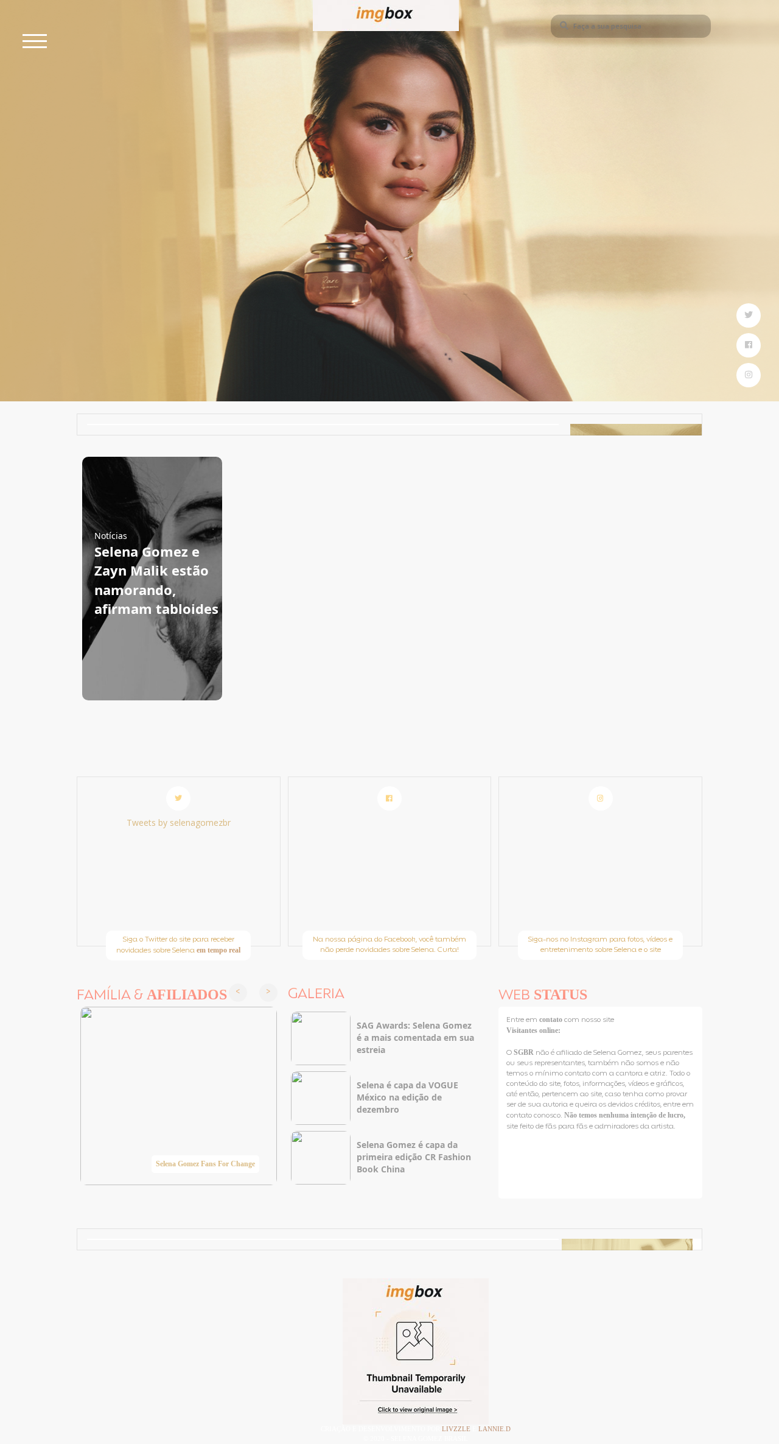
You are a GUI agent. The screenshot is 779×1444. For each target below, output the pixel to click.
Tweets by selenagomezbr (179, 822)
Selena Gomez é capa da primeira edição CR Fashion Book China (414, 1157)
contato (551, 1019)
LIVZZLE (457, 1428)
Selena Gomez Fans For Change (205, 1164)
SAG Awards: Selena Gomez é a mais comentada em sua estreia (415, 1037)
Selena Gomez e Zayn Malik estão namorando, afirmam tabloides (156, 580)
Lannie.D (494, 1428)
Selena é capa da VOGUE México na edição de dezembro (407, 1097)
